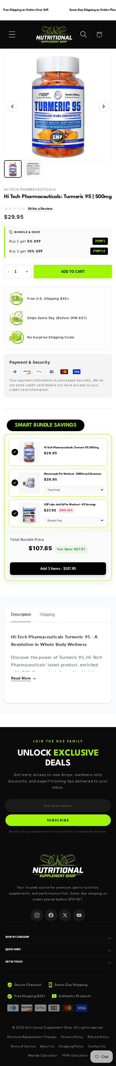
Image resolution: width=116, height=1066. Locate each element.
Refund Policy (98, 1037)
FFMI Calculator (75, 1055)
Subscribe (58, 820)
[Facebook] (51, 915)
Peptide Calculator (43, 1055)
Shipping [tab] (47, 614)
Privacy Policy (72, 1037)
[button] (12, 34)
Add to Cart (73, 272)
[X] (65, 915)
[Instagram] (37, 915)
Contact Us (97, 1046)
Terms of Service (22, 1046)
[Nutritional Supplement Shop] (58, 866)
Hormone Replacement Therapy (32, 1037)
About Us (47, 1046)
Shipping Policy (71, 1046)
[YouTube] (79, 915)
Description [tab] (21, 614)
